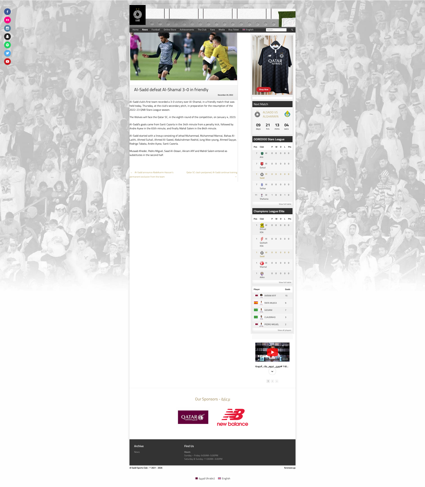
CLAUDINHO (270, 317)
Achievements (187, 29)
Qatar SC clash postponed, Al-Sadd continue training (212, 174)
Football (156, 29)
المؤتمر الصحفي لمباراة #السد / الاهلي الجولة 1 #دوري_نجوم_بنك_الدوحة (272, 366)
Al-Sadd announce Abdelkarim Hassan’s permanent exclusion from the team (151, 174)
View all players (284, 330)
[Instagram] (7, 28)
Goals (287, 289)
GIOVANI (268, 310)
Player (257, 289)
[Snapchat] (7, 36)
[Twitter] (7, 53)
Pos (255, 147)
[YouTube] (7, 61)
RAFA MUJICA (270, 303)
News (145, 29)
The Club (202, 29)
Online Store (170, 29)
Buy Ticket (233, 29)
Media (222, 29)
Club (262, 147)
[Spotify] (7, 45)
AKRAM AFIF (270, 296)
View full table (285, 204)
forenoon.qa (290, 468)
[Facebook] (7, 11)
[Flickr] (7, 20)
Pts (289, 147)
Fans (212, 29)
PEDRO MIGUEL (271, 324)
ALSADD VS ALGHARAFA (271, 114)
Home (135, 29)
